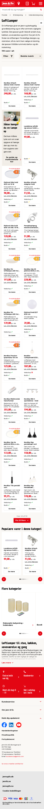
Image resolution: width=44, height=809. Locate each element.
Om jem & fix (8, 710)
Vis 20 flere (20, 520)
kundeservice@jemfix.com (15, 756)
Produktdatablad (14, 168)
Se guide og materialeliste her (11, 159)
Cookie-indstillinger (12, 791)
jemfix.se (7, 781)
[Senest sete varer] (41, 23)
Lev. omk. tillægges (30, 96)
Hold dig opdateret (10, 718)
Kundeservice (8, 702)
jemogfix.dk (8, 777)
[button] (20, 579)
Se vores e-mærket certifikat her (12, 764)
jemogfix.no (8, 786)
